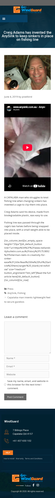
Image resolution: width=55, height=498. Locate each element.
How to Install (9, 459)
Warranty (20, 459)
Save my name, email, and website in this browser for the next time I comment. (27, 384)
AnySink (11, 293)
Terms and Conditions (33, 459)
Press (10, 288)
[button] (3, 18)
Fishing (21, 293)
